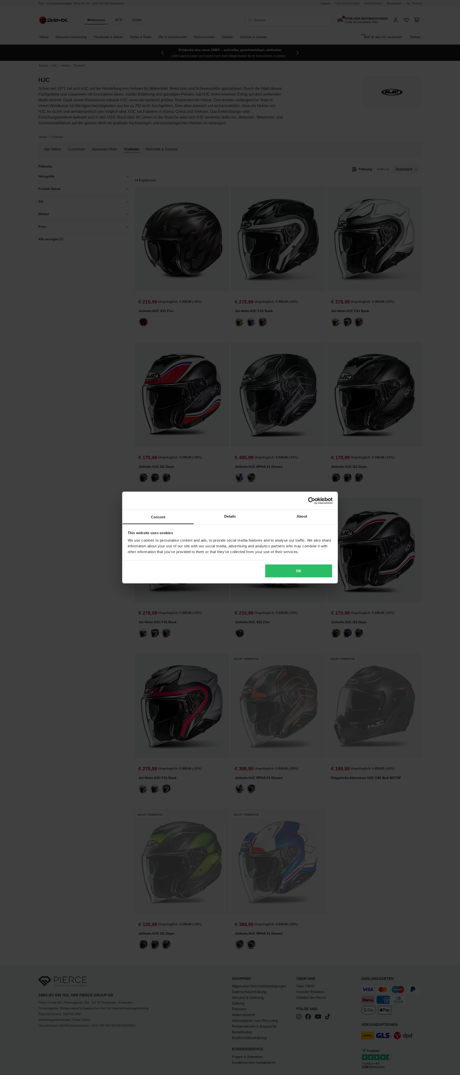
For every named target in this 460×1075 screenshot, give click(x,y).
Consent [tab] (158, 517)
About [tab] (302, 516)
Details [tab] (230, 516)
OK (298, 571)
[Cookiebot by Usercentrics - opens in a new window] (312, 500)
